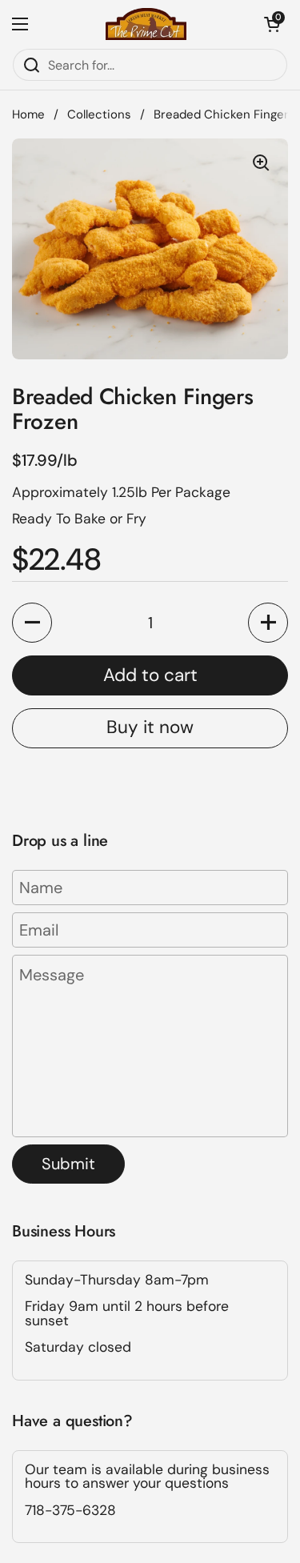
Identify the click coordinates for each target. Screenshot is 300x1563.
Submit (68, 1163)
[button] (272, 24)
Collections (99, 114)
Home (28, 114)
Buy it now (150, 727)
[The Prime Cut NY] (146, 24)
